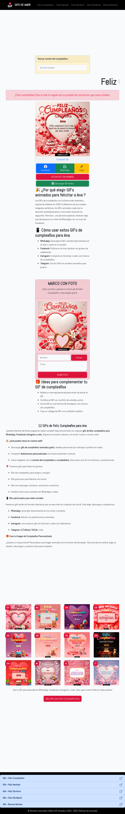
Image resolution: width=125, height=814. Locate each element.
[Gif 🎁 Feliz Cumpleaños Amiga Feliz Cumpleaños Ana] (77, 616)
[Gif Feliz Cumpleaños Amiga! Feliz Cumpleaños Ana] (77, 672)
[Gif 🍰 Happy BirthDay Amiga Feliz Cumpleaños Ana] (106, 616)
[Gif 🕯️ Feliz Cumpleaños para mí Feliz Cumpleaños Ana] (77, 644)
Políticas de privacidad (88, 811)
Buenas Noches (110, 4)
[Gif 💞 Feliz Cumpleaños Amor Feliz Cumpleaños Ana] (18, 644)
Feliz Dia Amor (77, 4)
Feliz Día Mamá (94, 4)
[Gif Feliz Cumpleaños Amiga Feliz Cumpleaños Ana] (48, 672)
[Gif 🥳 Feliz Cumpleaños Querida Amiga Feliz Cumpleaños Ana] (106, 644)
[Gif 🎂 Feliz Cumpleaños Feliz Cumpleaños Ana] (18, 616)
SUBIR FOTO (62, 374)
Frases (79, 357)
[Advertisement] (62, 32)
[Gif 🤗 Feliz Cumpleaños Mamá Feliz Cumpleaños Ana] (48, 644)
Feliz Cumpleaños (45, 4)
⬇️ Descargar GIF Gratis (62, 183)
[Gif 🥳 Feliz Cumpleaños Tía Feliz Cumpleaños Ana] (48, 616)
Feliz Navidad (62, 4)
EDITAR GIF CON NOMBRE (62, 176)
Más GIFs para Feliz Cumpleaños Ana (62, 698)
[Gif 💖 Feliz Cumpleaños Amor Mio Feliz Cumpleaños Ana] (18, 672)
